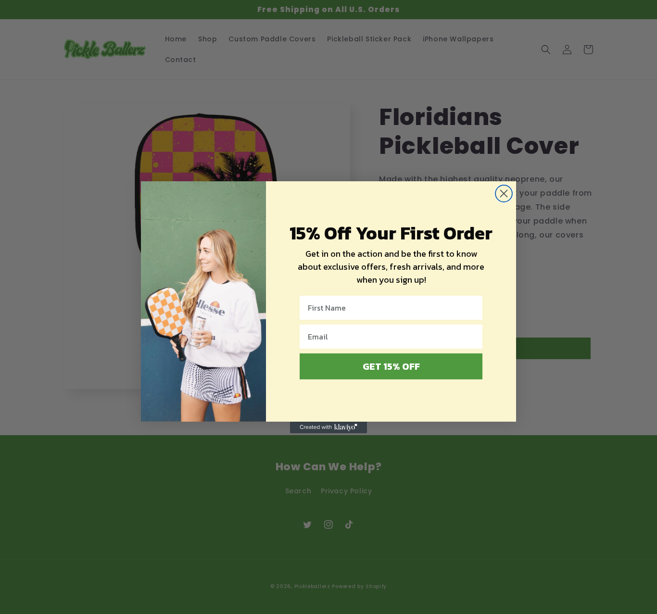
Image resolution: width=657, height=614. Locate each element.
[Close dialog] (503, 193)
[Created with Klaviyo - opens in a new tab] (328, 427)
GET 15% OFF (391, 366)
